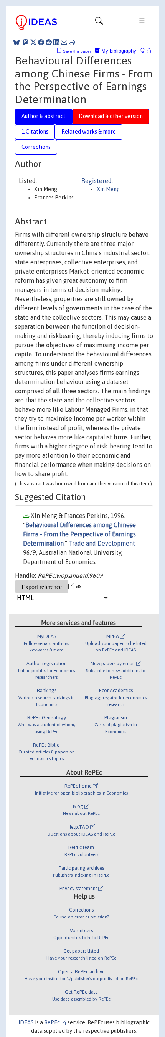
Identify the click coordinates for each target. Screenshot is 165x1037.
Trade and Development (102, 543)
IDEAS (26, 1022)
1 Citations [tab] (34, 132)
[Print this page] (72, 42)
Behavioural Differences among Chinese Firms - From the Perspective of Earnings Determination (79, 534)
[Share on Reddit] (49, 42)
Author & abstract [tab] (43, 116)
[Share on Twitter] (33, 42)
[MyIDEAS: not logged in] (144, 50)
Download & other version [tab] (111, 116)
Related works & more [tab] (88, 132)
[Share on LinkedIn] (56, 42)
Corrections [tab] (36, 147)
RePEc (52, 1022)
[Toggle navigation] (99, 22)
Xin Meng (108, 189)
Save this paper (77, 51)
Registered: (97, 180)
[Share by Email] (64, 42)
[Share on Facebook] (41, 42)
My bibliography (118, 51)
